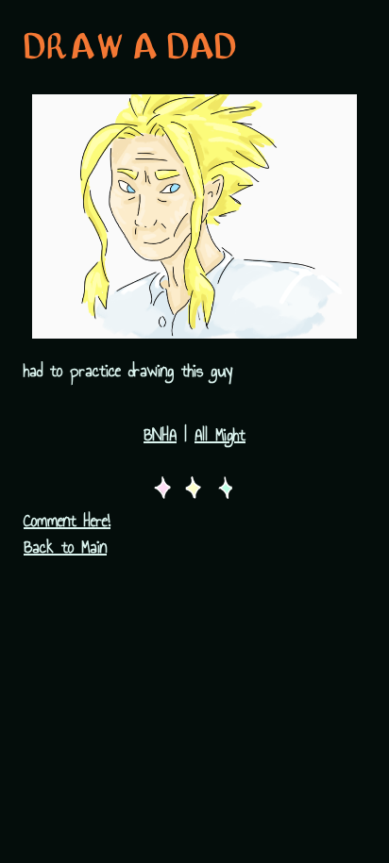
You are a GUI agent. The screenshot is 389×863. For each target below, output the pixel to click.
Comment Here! (67, 520)
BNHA (160, 435)
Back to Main (65, 547)
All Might (219, 435)
